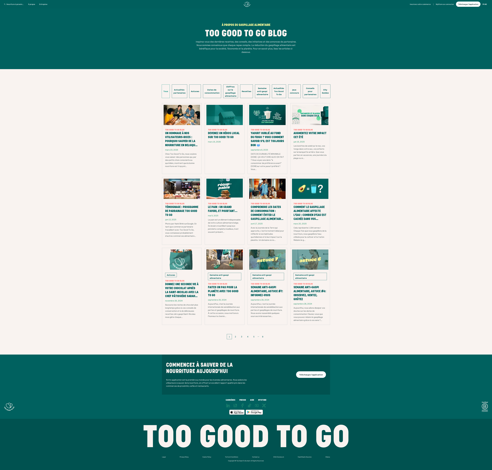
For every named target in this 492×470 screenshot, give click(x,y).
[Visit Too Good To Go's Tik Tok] (250, 405)
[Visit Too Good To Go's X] (264, 405)
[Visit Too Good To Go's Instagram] (235, 405)
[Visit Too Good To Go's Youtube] (257, 405)
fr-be (485, 4)
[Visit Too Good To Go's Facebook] (242, 405)
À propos (31, 4)
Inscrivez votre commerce (420, 4)
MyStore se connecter (445, 4)
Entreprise (43, 4)
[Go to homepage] (247, 4)
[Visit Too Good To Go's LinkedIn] (228, 405)
